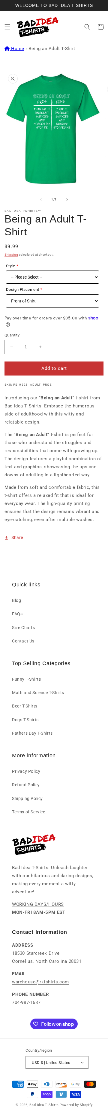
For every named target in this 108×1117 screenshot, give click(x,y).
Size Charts (23, 627)
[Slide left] (40, 199)
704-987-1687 (26, 1002)
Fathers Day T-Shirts (32, 733)
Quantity (12, 335)
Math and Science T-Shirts (38, 692)
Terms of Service (28, 811)
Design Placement (22, 289)
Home (17, 48)
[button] (7, 26)
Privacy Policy (26, 771)
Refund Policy (26, 784)
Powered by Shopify (76, 1105)
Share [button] (17, 537)
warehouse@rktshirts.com (40, 982)
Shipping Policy (27, 798)
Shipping (11, 254)
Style (10, 266)
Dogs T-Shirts (25, 719)
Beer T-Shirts (25, 706)
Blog (16, 600)
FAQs (17, 613)
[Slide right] (67, 199)
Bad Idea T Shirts (44, 1105)
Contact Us (23, 641)
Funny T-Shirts (26, 679)
